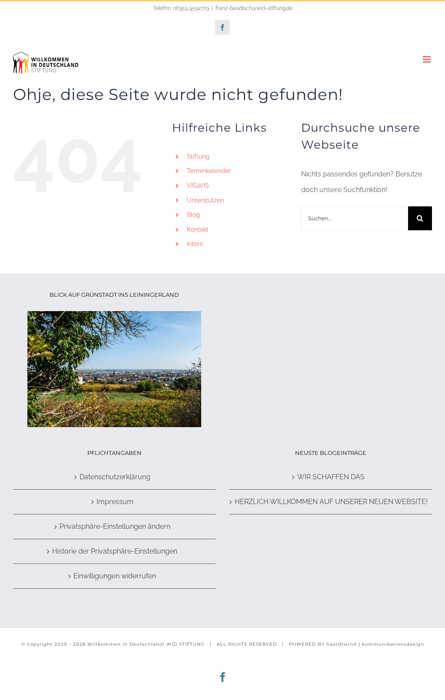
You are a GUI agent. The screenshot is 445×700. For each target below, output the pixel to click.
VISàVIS (198, 185)
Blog (193, 214)
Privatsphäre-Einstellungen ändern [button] (115, 526)
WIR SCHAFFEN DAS (331, 477)
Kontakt (198, 229)
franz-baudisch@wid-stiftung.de (254, 8)
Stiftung (198, 156)
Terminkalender (209, 170)
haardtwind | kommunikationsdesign (375, 644)
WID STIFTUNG (185, 644)
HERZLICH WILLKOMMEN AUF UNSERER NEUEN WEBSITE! (331, 502)
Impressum (114, 502)
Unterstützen (205, 200)
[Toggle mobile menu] (427, 59)
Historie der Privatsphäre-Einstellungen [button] (114, 551)
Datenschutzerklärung (115, 477)
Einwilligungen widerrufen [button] (114, 576)
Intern (195, 243)
